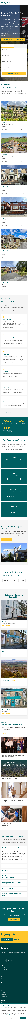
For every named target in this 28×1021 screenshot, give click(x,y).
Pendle (22, 580)
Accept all (23, 1018)
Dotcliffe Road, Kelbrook (7, 124)
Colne (14, 580)
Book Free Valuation (14, 919)
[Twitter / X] (2, 960)
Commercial (3, 976)
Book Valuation (6, 539)
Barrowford (14, 584)
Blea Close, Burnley (6, 284)
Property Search (4, 967)
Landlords (3, 988)
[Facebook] (5, 960)
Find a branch (20, 39)
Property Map (4, 969)
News (2, 978)
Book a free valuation (8, 39)
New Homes (3, 972)
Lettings (2, 974)
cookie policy (8, 1014)
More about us (7, 412)
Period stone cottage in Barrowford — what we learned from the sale (13, 755)
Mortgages (3, 994)
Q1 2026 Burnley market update (10, 778)
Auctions (3, 971)
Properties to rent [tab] (20, 45)
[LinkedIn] (8, 960)
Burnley (6, 580)
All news (3, 733)
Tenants (2, 990)
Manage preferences (13, 1018)
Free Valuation (4, 992)
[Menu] (26, 2)
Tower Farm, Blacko (6, 252)
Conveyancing (4, 996)
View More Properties (7, 98)
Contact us (16, 939)
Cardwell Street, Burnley (7, 188)
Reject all (4, 1018)
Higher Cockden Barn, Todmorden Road (11, 156)
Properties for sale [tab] (7, 45)
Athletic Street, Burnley (7, 220)
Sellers (2, 984)
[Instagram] (11, 960)
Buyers (2, 986)
